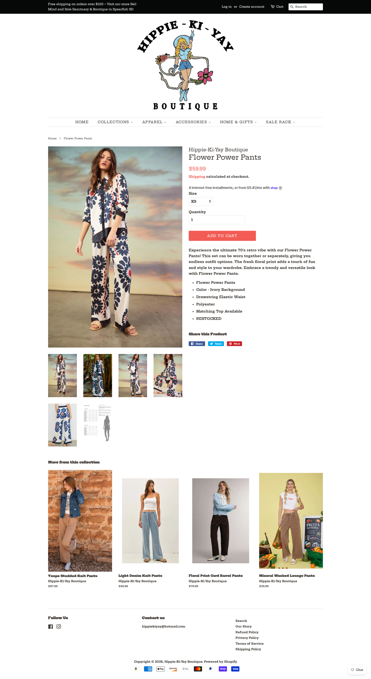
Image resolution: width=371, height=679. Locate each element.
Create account (251, 7)
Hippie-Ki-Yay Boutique (183, 662)
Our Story (244, 626)
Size (193, 193)
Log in (227, 7)
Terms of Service (250, 644)
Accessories (192, 122)
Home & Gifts (237, 122)
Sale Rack (279, 122)
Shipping (197, 177)
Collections (114, 122)
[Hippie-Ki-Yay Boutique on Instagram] (58, 627)
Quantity (197, 212)
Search (241, 621)
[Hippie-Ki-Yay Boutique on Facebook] (50, 627)
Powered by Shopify (220, 662)
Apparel (153, 122)
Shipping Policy (248, 649)
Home (82, 122)
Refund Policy (247, 632)
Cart (279, 7)
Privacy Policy (247, 638)
